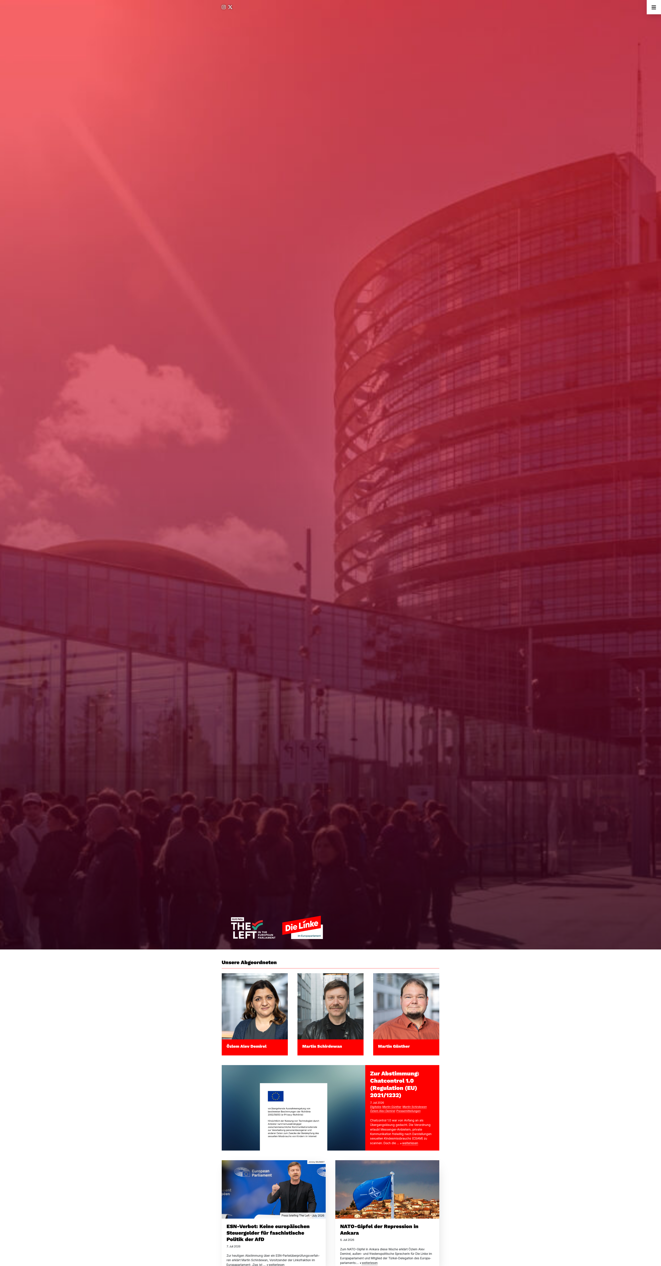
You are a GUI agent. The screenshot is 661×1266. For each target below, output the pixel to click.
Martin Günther (394, 1046)
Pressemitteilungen (408, 1111)
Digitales (375, 1107)
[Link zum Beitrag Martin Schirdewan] (330, 1006)
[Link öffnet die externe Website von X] (230, 7)
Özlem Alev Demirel (246, 1046)
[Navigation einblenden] (654, 7)
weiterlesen (410, 1143)
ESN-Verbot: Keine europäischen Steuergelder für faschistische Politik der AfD (268, 1232)
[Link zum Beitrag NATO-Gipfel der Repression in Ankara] (387, 1189)
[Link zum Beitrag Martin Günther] (406, 1006)
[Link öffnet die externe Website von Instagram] (224, 7)
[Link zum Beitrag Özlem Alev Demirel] (255, 1006)
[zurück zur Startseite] (277, 927)
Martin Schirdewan (322, 1046)
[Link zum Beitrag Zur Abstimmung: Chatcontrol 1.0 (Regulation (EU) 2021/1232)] (293, 1107)
